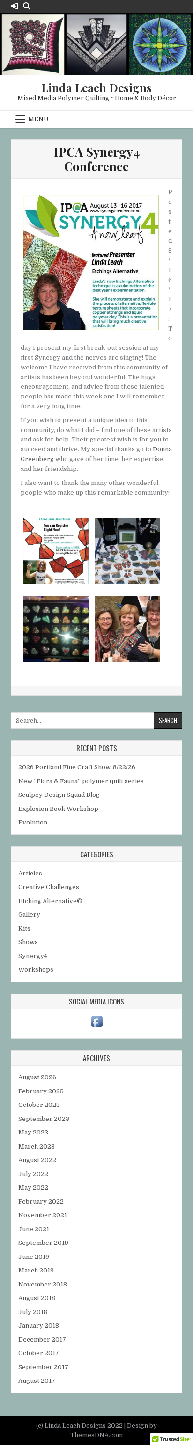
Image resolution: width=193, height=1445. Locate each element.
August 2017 (36, 1380)
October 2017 (38, 1353)
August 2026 (37, 1077)
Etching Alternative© (50, 900)
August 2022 (37, 1159)
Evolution (32, 822)
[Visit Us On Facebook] (96, 1026)
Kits (24, 928)
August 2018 (36, 1297)
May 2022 (33, 1187)
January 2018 (38, 1325)
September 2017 (43, 1367)
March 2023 (36, 1146)
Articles (30, 873)
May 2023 (33, 1132)
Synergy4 (32, 956)
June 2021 (33, 1229)
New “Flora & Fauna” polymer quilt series (81, 781)
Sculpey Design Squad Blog (59, 794)
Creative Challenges (48, 886)
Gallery (29, 914)
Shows (28, 942)
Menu (38, 119)
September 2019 (43, 1242)
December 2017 (42, 1339)
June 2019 (33, 1256)
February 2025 (41, 1091)
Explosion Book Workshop (58, 808)
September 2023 (43, 1118)
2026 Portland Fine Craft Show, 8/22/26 (76, 767)
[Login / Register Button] (14, 6)
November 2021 (42, 1215)
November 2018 (42, 1284)
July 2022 (33, 1174)
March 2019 (36, 1270)
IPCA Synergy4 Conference (97, 159)
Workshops (35, 969)
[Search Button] (26, 6)
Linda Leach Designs (96, 87)
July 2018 (32, 1311)
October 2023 (39, 1104)
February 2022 (41, 1201)
